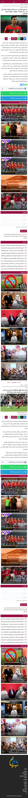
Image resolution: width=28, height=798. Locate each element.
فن (26, 793)
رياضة (22, 4)
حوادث (25, 788)
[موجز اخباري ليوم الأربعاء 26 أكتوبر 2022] (14, 371)
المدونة (25, 774)
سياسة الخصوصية (23, 776)
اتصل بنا (25, 777)
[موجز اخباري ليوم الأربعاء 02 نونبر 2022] (14, 300)
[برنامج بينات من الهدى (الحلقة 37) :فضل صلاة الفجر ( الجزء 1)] (14, 336)
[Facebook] (21, 85)
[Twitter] (24, 85)
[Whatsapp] (26, 85)
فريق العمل (24, 773)
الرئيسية (25, 4)
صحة (26, 786)
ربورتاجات (25, 791)
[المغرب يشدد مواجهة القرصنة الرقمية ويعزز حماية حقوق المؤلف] (14, 282)
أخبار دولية (25, 790)
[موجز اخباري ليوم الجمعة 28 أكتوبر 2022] (14, 318)
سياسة (25, 783)
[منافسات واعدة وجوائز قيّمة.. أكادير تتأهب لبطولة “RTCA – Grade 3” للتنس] (14, 183)
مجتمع (25, 785)
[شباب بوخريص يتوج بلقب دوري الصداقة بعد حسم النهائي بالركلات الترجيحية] (14, 130)
